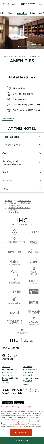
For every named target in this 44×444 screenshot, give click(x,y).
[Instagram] (15, 355)
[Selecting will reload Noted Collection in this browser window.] (14, 261)
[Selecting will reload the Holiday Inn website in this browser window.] (14, 302)
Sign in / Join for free (29, 5)
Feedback (27, 384)
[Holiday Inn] (8, 5)
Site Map (6, 382)
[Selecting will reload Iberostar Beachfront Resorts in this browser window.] (14, 282)
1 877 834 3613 (31, 391)
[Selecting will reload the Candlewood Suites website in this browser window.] (22, 332)
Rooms (11, 13)
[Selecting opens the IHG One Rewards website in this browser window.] (22, 340)
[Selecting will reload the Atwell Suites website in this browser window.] (33, 312)
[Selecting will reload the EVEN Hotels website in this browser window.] (14, 292)
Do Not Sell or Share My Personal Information (31, 380)
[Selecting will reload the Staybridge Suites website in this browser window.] (14, 322)
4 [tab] (24, 46)
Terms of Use (7, 375)
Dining (32, 13)
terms (6, 419)
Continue (20, 432)
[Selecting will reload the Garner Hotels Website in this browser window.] (33, 302)
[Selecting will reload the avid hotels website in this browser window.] (14, 312)
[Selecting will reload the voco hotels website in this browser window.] (33, 261)
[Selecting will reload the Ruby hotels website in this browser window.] (14, 272)
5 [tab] (26, 46)
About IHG (6, 367)
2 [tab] (20, 46)
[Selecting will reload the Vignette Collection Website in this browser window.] (33, 241)
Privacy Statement (19, 424)
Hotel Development (30, 370)
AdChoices (27, 375)
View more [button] (7, 119)
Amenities (22, 13)
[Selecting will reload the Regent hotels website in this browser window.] (33, 231)
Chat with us (7, 372)
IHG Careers (27, 367)
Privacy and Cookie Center (10, 379)
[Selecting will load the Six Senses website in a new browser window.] (14, 231)
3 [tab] (22, 46)
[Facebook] (4, 355)
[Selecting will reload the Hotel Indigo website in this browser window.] (33, 251)
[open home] (1, 206)
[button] (40, 5)
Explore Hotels (28, 372)
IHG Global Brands (9, 370)
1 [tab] (18, 46)
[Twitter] (9, 355)
